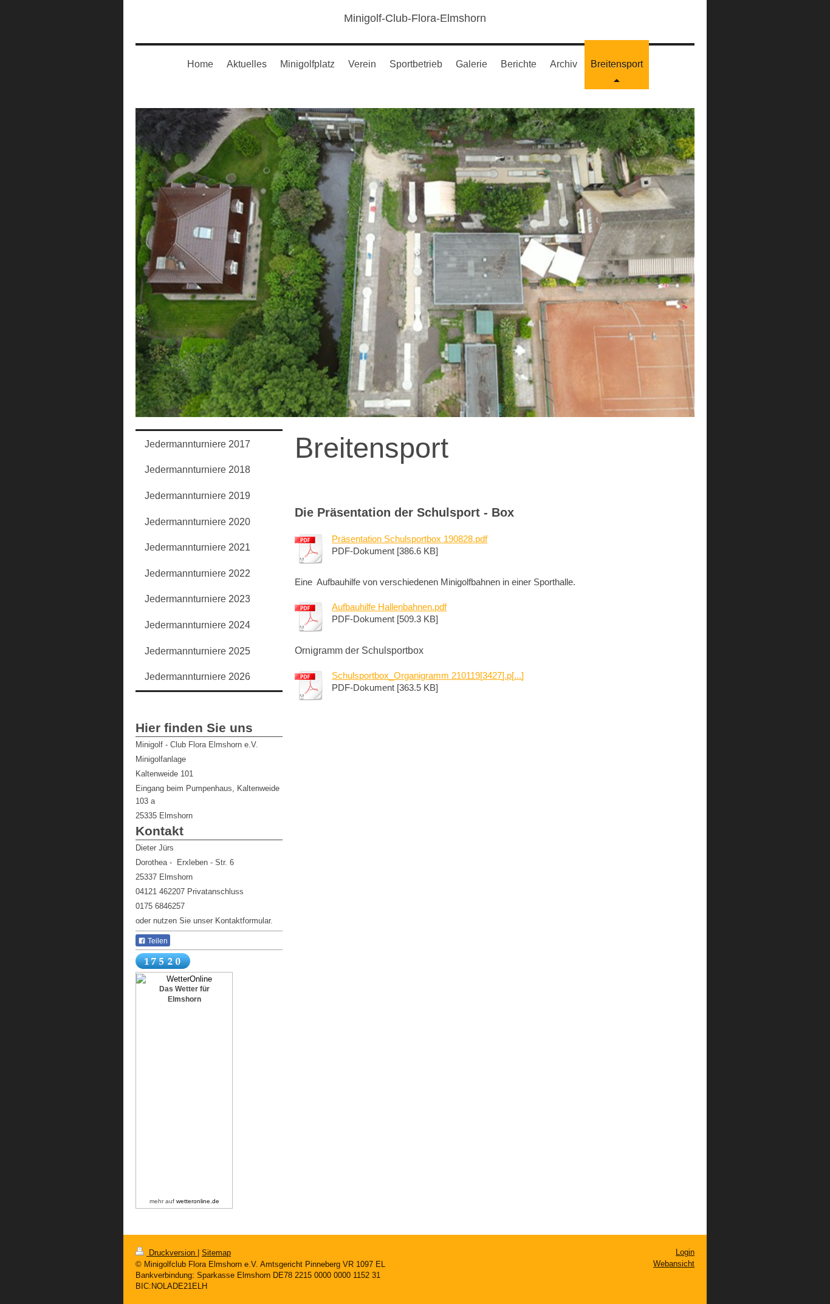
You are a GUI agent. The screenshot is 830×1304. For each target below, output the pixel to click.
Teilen (157, 941)
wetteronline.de (197, 1201)
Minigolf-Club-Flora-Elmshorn (415, 18)
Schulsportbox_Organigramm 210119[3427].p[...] (428, 675)
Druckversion (171, 1252)
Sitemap (216, 1252)
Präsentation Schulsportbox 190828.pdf (409, 539)
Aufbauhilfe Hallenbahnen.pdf (389, 607)
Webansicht (674, 1263)
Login (685, 1252)
